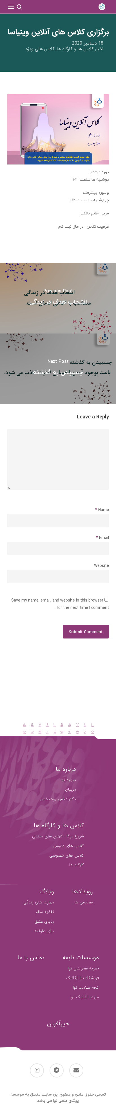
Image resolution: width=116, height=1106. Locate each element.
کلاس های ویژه (40, 49)
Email (102, 538)
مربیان (70, 789)
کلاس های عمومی (68, 845)
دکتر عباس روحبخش (58, 799)
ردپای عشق (44, 921)
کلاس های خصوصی (66, 855)
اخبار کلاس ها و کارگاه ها (80, 49)
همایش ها (83, 902)
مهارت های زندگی (38, 902)
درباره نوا (68, 779)
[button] (11, 7)
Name (102, 510)
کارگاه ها (76, 865)
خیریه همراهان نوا (83, 968)
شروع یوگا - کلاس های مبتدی (58, 836)
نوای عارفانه (44, 931)
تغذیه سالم (44, 911)
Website (101, 566)
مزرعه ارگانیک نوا (84, 997)
